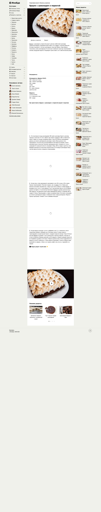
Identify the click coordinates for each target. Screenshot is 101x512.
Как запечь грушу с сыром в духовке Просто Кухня (87, 108)
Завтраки (13, 71)
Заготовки (13, 78)
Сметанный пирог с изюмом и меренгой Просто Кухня (83, 116)
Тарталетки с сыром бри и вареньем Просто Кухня (83, 131)
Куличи (13, 62)
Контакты (11, 330)
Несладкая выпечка (16, 69)
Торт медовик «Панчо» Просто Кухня (86, 66)
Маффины (14, 46)
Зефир (13, 56)
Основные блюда (15, 10)
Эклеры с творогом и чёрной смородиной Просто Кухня (82, 101)
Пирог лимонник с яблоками (86, 72)
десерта (57, 137)
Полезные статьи (15, 8)
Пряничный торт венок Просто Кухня (86, 123)
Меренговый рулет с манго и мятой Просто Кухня (83, 12)
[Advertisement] (50, 62)
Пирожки (14, 22)
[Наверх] (90, 330)
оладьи (57, 185)
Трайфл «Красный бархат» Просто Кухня (87, 78)
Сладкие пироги (16, 20)
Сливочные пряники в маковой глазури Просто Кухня (83, 152)
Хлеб (13, 64)
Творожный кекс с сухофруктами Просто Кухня (87, 138)
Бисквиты (14, 36)
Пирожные (14, 40)
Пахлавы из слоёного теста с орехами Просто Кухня (83, 167)
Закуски (13, 73)
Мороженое (15, 32)
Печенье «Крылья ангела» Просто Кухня (86, 28)
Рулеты (13, 26)
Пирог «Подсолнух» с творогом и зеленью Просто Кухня (83, 52)
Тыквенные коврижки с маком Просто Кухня (87, 59)
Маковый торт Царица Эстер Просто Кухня (85, 159)
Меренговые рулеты (17, 18)
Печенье (14, 48)
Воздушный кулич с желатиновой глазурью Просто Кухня (83, 44)
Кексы (13, 54)
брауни (55, 189)
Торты (13, 60)
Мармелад (14, 30)
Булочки (14, 24)
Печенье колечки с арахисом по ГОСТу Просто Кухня (83, 21)
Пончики (14, 42)
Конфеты (14, 50)
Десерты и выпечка (36, 40)
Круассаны (14, 34)
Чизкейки (14, 58)
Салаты (13, 67)
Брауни (46, 40)
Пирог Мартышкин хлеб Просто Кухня (87, 145)
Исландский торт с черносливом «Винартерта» (87, 174)
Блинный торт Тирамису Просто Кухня (86, 93)
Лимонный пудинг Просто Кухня (86, 188)
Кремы (13, 38)
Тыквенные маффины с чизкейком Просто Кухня (82, 182)
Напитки (13, 75)
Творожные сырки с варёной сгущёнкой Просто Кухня (84, 86)
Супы (12, 13)
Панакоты (14, 52)
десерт (57, 45)
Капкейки (14, 44)
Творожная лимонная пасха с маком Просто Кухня (83, 35)
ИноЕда (16, 3)
